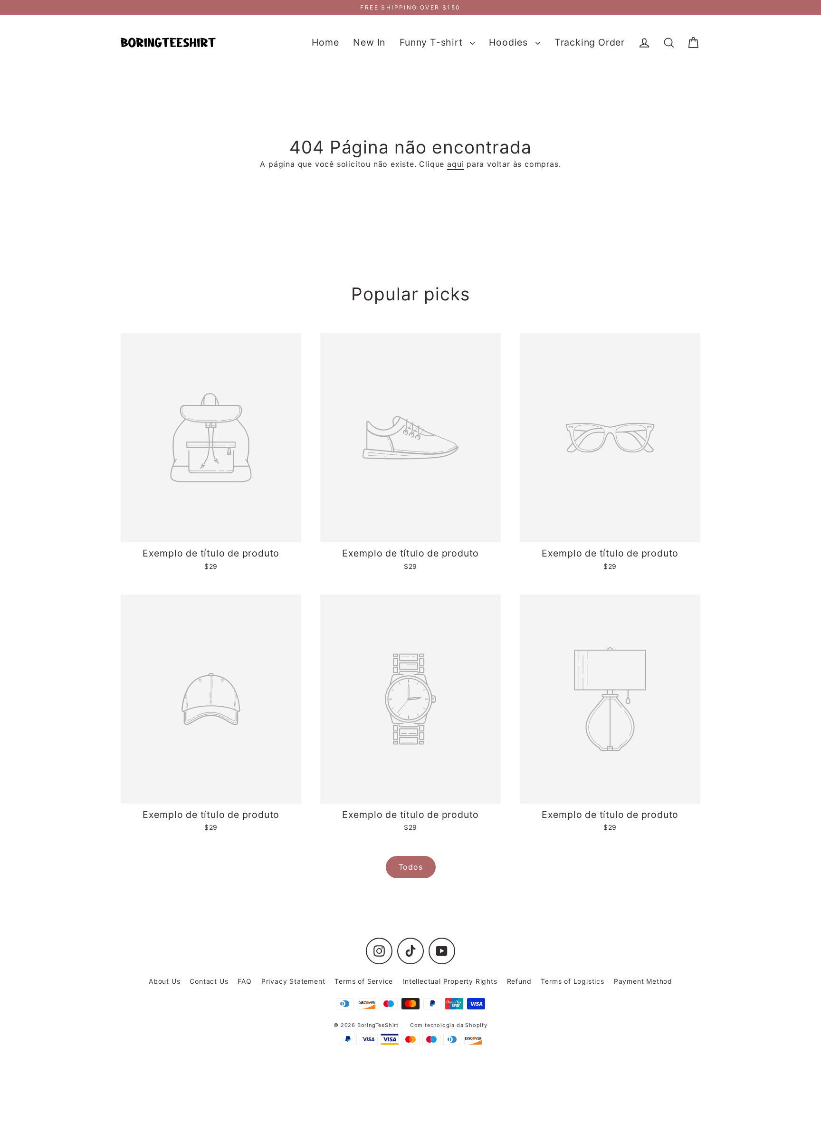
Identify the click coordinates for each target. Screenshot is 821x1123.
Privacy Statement (293, 981)
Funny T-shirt (432, 42)
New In (369, 42)
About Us (164, 981)
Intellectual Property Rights (449, 981)
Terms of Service (363, 981)
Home (325, 42)
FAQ (244, 981)
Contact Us (209, 981)
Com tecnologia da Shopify (448, 1025)
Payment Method (643, 981)
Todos (411, 867)
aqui (455, 164)
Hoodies (509, 42)
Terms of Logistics (572, 981)
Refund (519, 981)
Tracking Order (589, 42)
